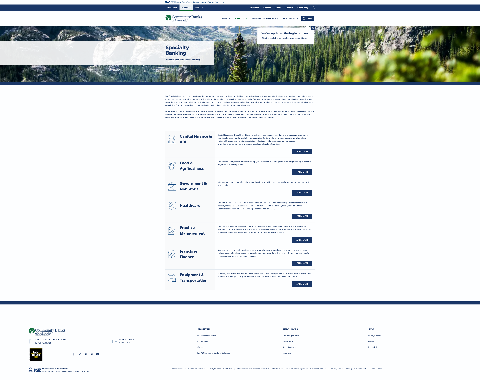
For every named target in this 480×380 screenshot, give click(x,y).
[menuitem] (172, 8)
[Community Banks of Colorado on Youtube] (97, 354)
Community (202, 342)
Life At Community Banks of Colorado (213, 353)
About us (203, 329)
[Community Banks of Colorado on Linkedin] (91, 354)
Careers (200, 347)
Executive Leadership (206, 336)
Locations (287, 353)
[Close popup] (313, 28)
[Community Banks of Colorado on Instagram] (80, 354)
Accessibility (373, 347)
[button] (314, 7)
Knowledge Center (291, 336)
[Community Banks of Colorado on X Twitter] (85, 354)
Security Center (289, 347)
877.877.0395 (43, 343)
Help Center (288, 342)
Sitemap (371, 342)
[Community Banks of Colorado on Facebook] (74, 354)
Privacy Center (374, 336)
